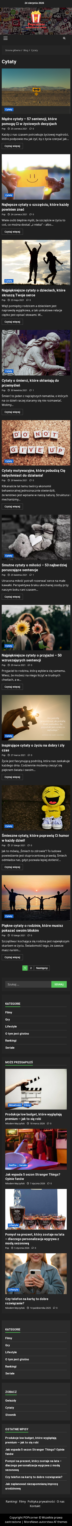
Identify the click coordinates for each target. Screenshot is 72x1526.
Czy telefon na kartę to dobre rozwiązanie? (33, 1477)
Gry (7, 1019)
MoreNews (31, 1522)
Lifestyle (11, 1026)
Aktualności (15, 1105)
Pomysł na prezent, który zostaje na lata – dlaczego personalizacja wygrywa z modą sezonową (34, 1239)
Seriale (10, 1047)
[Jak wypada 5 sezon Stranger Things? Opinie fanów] (36, 1149)
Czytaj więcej (14, 146)
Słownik (10, 1414)
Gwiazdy (10, 1400)
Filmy (8, 1012)
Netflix (12, 1165)
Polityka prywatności (41, 1501)
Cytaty (8, 109)
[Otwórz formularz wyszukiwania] (64, 38)
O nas (60, 1501)
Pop (3, 128)
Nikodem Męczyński (15, 1123)
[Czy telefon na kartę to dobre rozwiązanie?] (36, 1273)
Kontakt (35, 1506)
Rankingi (10, 1040)
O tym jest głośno (17, 1033)
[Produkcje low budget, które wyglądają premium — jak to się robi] (36, 1089)
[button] (5, 38)
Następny (42, 968)
